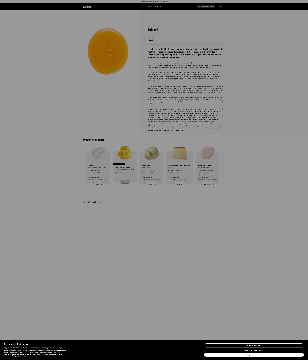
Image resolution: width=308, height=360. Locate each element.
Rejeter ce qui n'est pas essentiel (254, 350)
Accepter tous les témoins (254, 355)
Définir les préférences (254, 345)
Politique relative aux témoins (20, 356)
